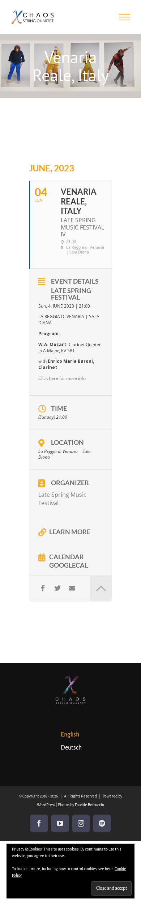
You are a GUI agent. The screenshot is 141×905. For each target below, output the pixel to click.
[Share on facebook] (43, 588)
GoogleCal (68, 564)
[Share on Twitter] (57, 588)
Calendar (66, 556)
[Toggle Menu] (124, 17)
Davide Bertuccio (89, 805)
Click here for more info (62, 378)
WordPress (46, 805)
